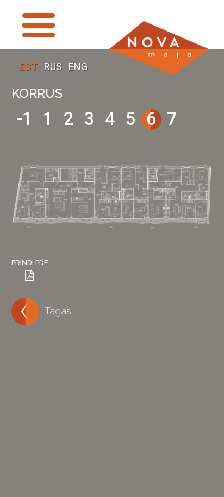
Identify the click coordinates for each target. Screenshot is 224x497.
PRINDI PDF (29, 263)
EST (29, 66)
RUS (54, 66)
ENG (78, 66)
